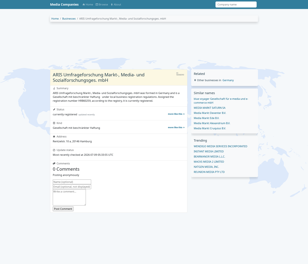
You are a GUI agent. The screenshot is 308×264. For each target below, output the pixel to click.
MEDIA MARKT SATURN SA (209, 108)
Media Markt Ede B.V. (206, 118)
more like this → (176, 113)
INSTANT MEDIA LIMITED (209, 151)
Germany (228, 80)
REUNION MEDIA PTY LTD (209, 172)
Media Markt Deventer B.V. (210, 113)
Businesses (69, 18)
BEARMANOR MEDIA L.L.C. (209, 156)
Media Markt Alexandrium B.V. (212, 123)
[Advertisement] (146, 46)
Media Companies (64, 4)
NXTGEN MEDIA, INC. (206, 167)
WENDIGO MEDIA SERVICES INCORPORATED (220, 146)
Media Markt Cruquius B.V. (210, 128)
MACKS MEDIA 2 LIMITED (209, 161)
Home (55, 18)
